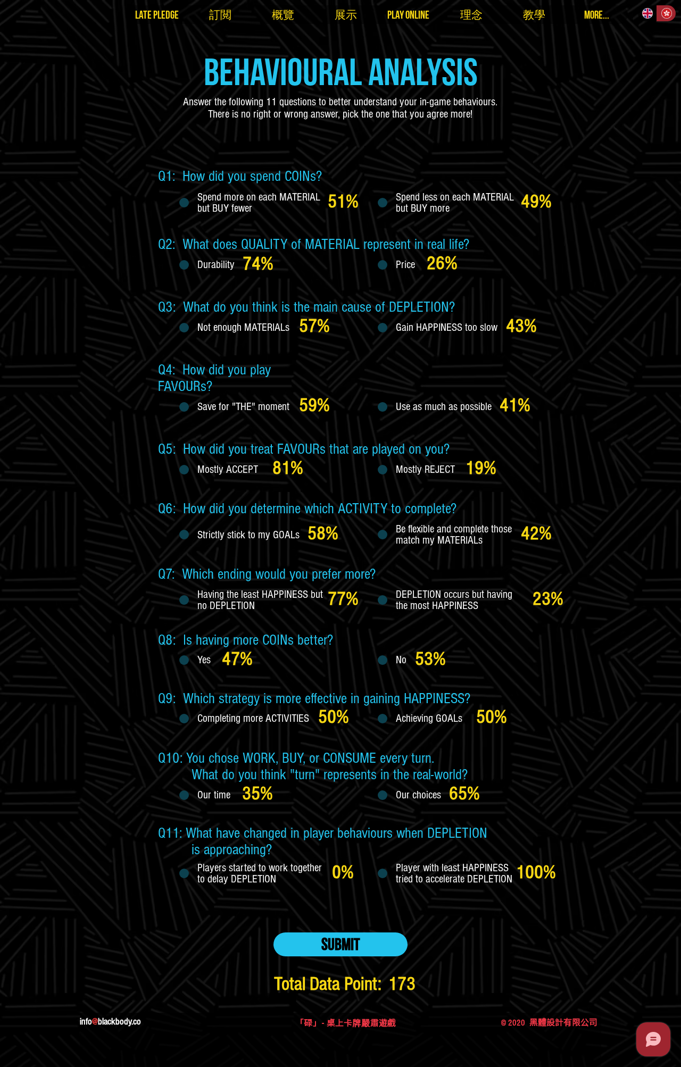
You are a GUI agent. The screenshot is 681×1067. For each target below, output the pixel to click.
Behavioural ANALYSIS (341, 71)
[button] (157, 14)
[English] (647, 13)
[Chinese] (666, 13)
